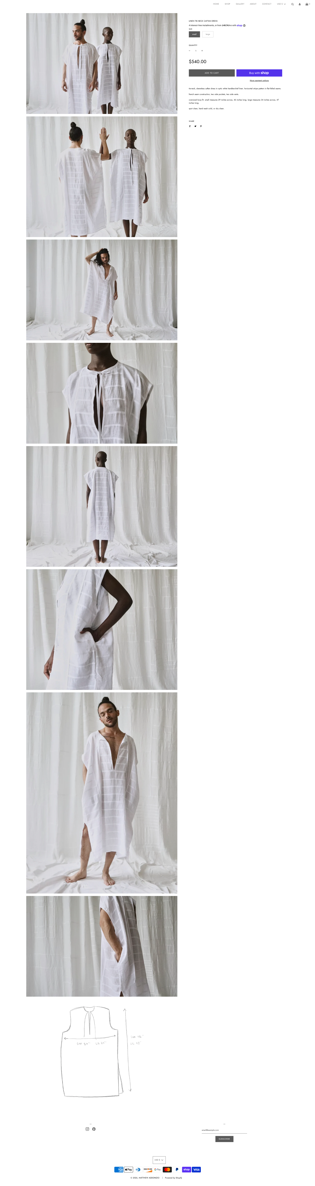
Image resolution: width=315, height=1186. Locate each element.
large (208, 34)
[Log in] (300, 4)
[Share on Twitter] (195, 126)
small (194, 34)
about (253, 3)
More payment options (259, 80)
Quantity (193, 45)
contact (267, 3)
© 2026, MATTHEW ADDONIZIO (145, 1177)
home (216, 3)
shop (227, 3)
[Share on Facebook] (190, 126)
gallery (240, 3)
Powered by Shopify (173, 1177)
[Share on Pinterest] (201, 126)
